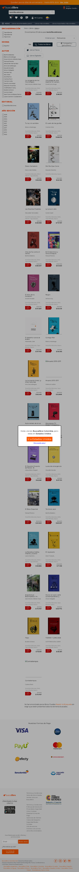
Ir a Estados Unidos (39, 439)
